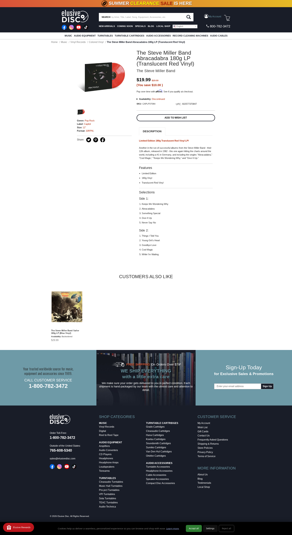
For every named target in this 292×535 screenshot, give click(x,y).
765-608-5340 (61, 450)
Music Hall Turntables (110, 486)
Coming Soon (125, 26)
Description (152, 131)
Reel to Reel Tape (108, 435)
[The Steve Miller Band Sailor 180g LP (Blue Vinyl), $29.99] (67, 307)
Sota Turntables (107, 498)
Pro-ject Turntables (109, 490)
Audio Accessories (158, 35)
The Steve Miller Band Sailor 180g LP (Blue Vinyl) (65, 331)
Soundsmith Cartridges (158, 443)
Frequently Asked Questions (213, 439)
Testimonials (204, 483)
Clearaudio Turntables (111, 482)
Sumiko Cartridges (156, 447)
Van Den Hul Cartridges (159, 451)
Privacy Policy (205, 452)
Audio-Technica (107, 506)
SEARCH (106, 17)
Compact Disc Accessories (160, 483)
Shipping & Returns (208, 443)
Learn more (172, 528)
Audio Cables (219, 35)
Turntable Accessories (158, 466)
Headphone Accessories (159, 471)
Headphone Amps (108, 462)
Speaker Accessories (157, 479)
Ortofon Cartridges (156, 456)
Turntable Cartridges (129, 35)
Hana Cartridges (155, 435)
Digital (102, 431)
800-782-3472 (219, 26)
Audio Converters (108, 450)
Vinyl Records (106, 426)
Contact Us (204, 435)
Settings (210, 528)
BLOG (151, 26)
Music (68, 35)
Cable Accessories (156, 475)
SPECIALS (140, 26)
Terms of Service (207, 456)
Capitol (87, 124)
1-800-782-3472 (48, 386)
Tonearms (104, 471)
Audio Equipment (85, 35)
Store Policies (205, 448)
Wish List (202, 427)
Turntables (105, 35)
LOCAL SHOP (163, 26)
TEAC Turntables (108, 502)
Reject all (226, 528)
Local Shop (204, 487)
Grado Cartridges (155, 426)
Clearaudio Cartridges (158, 431)
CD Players (105, 454)
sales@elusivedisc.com (62, 458)
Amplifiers (104, 446)
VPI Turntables (107, 494)
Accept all (194, 528)
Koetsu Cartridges (155, 439)
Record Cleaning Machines (190, 35)
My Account (204, 423)
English (179, 26)
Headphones (106, 458)
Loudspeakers (106, 466)
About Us (203, 474)
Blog (200, 478)
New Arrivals (107, 26)
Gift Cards (203, 431)
